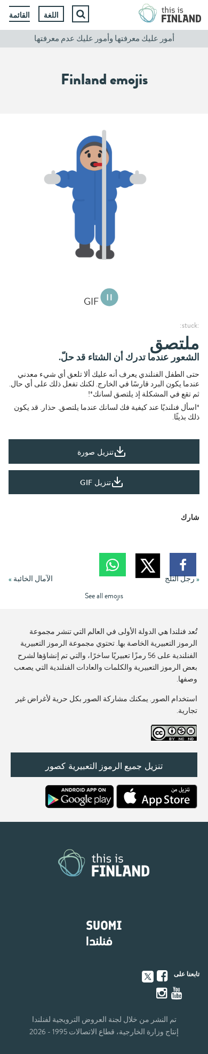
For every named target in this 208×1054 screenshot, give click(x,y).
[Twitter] (148, 975)
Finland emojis (104, 79)
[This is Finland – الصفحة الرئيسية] (170, 14)
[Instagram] (162, 993)
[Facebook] (163, 976)
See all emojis (104, 596)
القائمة (19, 15)
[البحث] (80, 13)
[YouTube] (177, 993)
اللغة (51, 15)
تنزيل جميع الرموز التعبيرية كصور (103, 766)
